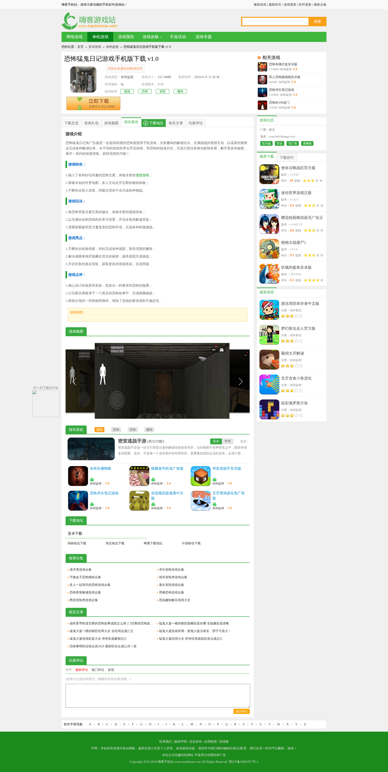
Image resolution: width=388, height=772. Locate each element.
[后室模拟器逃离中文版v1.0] (139, 501)
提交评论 (241, 711)
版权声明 (180, 741)
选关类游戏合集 (81, 569)
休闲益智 (112, 46)
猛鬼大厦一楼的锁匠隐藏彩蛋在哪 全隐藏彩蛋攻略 (194, 623)
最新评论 (81, 670)
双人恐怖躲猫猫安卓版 (284, 77)
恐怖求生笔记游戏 (281, 90)
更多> (244, 441)
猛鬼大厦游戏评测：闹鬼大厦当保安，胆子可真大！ (195, 631)
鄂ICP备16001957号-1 (243, 761)
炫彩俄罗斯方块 (294, 403)
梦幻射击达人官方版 (298, 328)
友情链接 (210, 741)
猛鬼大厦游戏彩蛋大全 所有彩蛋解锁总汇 (98, 638)
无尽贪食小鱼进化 (296, 378)
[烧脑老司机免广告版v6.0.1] (139, 476)
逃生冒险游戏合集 (171, 585)
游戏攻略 (151, 37)
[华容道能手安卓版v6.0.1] (200, 476)
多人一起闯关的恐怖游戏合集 (90, 585)
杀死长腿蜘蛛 (100, 468)
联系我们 (165, 741)
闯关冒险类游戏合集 (173, 577)
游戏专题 (204, 37)
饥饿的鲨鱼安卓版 (296, 267)
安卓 (216, 441)
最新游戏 (260, 4)
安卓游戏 (94, 46)
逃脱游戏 (142, 175)
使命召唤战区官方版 (298, 168)
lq (122, 84)
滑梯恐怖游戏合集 (171, 592)
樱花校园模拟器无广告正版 (302, 219)
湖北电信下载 (115, 543)
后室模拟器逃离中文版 (167, 495)
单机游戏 (100, 37)
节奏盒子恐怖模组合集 (85, 577)
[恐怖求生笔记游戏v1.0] (78, 501)
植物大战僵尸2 (293, 242)
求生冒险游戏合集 (171, 569)
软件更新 (305, 4)
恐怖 (145, 91)
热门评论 (98, 670)
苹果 (228, 441)
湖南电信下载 (76, 543)
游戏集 (224, 741)
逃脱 (127, 91)
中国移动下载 (191, 543)
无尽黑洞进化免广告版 (228, 495)
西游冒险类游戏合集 (84, 600)
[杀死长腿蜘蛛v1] (78, 476)
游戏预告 (126, 37)
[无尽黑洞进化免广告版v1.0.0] (200, 501)
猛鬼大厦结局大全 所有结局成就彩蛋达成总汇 (191, 638)
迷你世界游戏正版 (296, 193)
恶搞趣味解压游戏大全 (174, 600)
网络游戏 (74, 37)
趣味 (180, 91)
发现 (111, 670)
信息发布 (195, 741)
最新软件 (275, 4)
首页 (80, 46)
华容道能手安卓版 (226, 468)
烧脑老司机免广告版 (167, 468)
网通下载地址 (153, 543)
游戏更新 (290, 4)
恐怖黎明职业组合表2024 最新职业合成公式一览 (103, 646)
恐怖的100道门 (279, 102)
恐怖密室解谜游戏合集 (85, 592)
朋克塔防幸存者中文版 (300, 303)
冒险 (162, 91)
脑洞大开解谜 (292, 353)
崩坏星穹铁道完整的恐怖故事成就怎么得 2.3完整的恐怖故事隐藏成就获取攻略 (112, 623)
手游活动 (178, 37)
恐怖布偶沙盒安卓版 (283, 64)
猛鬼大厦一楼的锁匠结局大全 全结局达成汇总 (101, 631)
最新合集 (320, 4)
